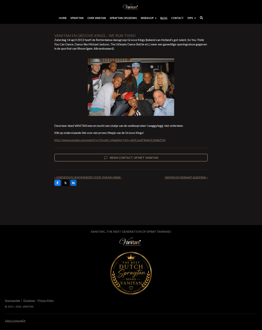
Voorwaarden (12, 300)
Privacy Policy (46, 300)
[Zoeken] (201, 18)
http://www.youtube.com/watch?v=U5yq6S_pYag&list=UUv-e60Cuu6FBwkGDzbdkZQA (109, 140)
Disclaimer (29, 300)
